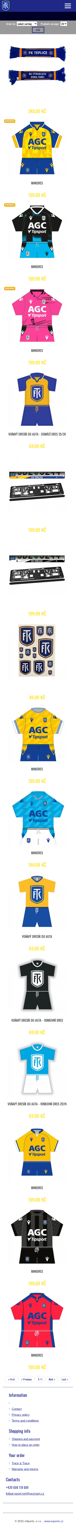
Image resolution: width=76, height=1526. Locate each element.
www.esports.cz (53, 1521)
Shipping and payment (26, 1439)
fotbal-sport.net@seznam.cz (25, 1493)
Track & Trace (21, 1463)
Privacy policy (21, 1414)
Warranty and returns (25, 1469)
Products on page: (50, 24)
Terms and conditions (25, 1420)
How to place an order (26, 1444)
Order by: (11, 24)
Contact (17, 1409)
